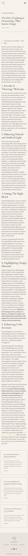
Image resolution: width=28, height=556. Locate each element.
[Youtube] (14, 549)
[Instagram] (12, 549)
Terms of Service (14, 544)
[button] (25, 2)
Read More (6, 470)
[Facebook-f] (16, 549)
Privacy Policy (6, 544)
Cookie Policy (22, 544)
